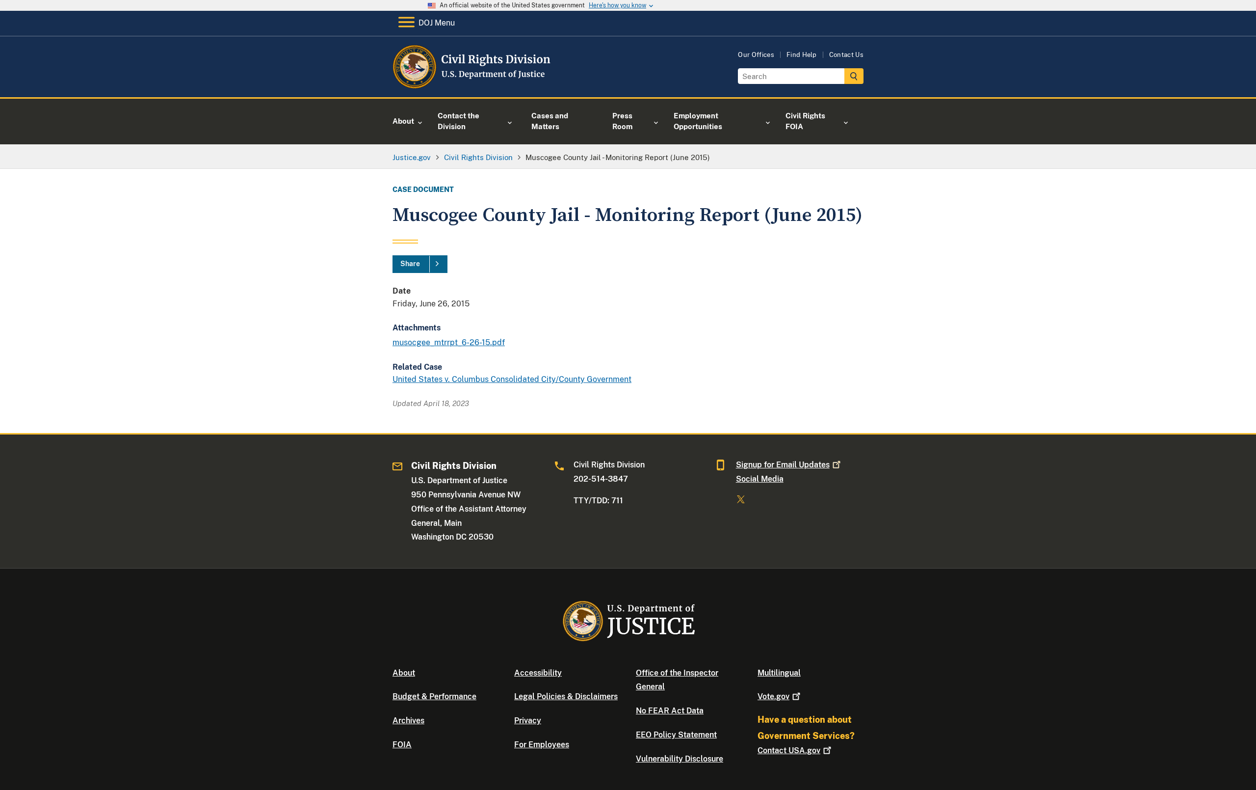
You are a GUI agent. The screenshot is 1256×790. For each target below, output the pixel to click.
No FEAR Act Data (670, 710)
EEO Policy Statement (676, 734)
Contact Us (846, 54)
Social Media (760, 479)
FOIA (402, 744)
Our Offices (756, 54)
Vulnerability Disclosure (679, 758)
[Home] (472, 86)
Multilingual (779, 673)
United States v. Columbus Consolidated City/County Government (511, 379)
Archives (408, 720)
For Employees (541, 744)
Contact (789, 750)
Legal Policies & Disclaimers (566, 696)
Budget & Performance (434, 696)
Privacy (527, 720)
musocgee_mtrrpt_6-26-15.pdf (448, 342)
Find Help (801, 54)
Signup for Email (783, 464)
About (403, 673)
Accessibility (538, 673)
